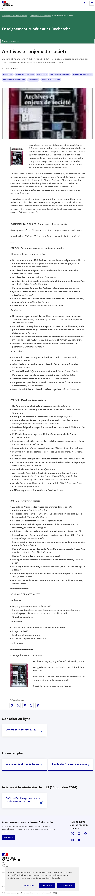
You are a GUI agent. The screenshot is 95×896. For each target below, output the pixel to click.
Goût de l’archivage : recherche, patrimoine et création (23, 800)
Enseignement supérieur (59, 74)
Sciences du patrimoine (82, 74)
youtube (79, 840)
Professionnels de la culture (14, 79)
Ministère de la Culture (51, 79)
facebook (85, 833)
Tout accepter (66, 885)
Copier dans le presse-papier (37, 705)
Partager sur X (18, 705)
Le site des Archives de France (23, 764)
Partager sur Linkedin (24, 705)
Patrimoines (42, 74)
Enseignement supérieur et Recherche (14, 16)
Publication (7, 74)
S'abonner (8, 837)
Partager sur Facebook (12, 705)
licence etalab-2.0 (49, 893)
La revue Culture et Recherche (40, 16)
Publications (33, 79)
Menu (91, 3)
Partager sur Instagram (31, 705)
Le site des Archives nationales (69, 764)
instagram (72, 840)
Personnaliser (28, 885)
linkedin (79, 833)
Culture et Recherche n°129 (21, 729)
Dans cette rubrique (12, 41)
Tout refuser (46, 885)
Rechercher (85, 3)
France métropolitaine (25, 74)
